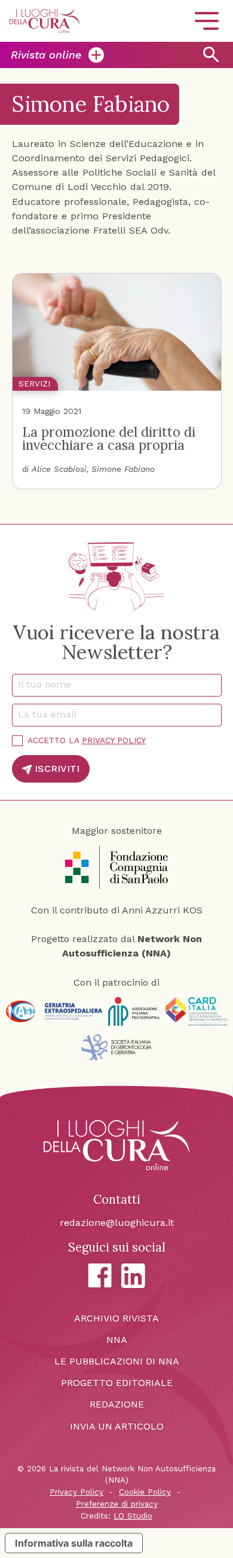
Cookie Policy (145, 1492)
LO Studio (133, 1515)
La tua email (51, 714)
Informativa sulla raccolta (74, 1543)
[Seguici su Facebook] (100, 1275)
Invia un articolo (117, 1426)
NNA (116, 1339)
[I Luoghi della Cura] (44, 21)
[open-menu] (206, 21)
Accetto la (86, 740)
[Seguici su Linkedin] (133, 1275)
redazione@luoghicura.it (117, 1222)
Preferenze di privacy (117, 1503)
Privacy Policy (114, 740)
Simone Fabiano (123, 469)
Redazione (117, 1404)
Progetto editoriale (117, 1382)
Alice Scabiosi (59, 469)
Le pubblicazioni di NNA (116, 1361)
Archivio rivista (116, 1318)
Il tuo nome (48, 684)
